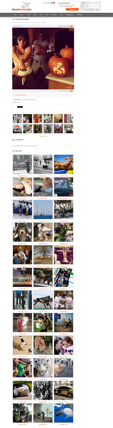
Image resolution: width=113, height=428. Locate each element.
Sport (47, 14)
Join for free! (35, 145)
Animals (21, 14)
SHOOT (24, 95)
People (34, 14)
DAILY (17, 95)
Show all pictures (18, 26)
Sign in (14, 102)
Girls (15, 14)
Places (28, 14)
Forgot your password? (89, 9)
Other (61, 14)
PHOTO (21, 95)
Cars (41, 14)
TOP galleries (69, 14)
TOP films (79, 14)
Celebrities (54, 14)
